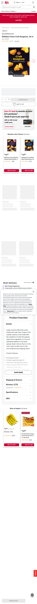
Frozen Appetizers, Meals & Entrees (20, 27)
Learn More (18, 20)
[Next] (33, 61)
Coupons (33, 11)
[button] (18, 104)
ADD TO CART (11, 170)
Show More (18, 372)
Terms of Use (10, 311)
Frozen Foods (5, 27)
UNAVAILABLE (23, 99)
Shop (8, 33)
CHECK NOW (9, 126)
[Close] (33, 292)
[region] (18, 302)
